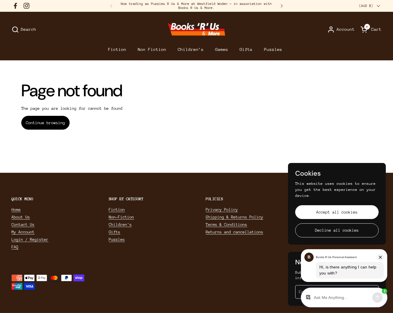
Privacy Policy (222, 209)
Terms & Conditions (226, 224)
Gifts (114, 232)
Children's (120, 224)
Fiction (117, 209)
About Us (21, 217)
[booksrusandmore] (196, 29)
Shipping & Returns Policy (234, 217)
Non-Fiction (121, 217)
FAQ (15, 247)
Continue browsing (45, 122)
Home (16, 209)
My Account (23, 232)
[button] (24, 29)
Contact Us (23, 224)
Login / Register (30, 239)
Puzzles (117, 239)
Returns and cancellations (234, 232)
